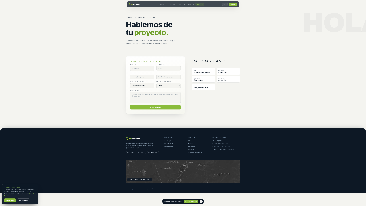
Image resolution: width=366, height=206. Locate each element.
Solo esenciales (23, 200)
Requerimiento (135, 90)
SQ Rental (167, 141)
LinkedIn (215, 149)
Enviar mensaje (155, 107)
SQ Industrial (168, 144)
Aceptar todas (10, 200)
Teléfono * (160, 64)
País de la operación (163, 81)
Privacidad (163, 189)
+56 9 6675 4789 (208, 60)
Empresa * (159, 73)
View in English (191, 201)
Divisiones (171, 4)
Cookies (171, 189)
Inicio (162, 4)
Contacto (200, 4)
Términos (154, 189)
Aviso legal (145, 189)
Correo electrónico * (137, 73)
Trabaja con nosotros (195, 152)
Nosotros (191, 4)
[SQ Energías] (134, 4)
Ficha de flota (168, 146)
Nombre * (133, 64)
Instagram (223, 149)
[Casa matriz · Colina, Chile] (183, 171)
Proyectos (181, 4)
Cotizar (233, 4)
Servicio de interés (137, 81)
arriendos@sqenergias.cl (221, 143)
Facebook (231, 149)
